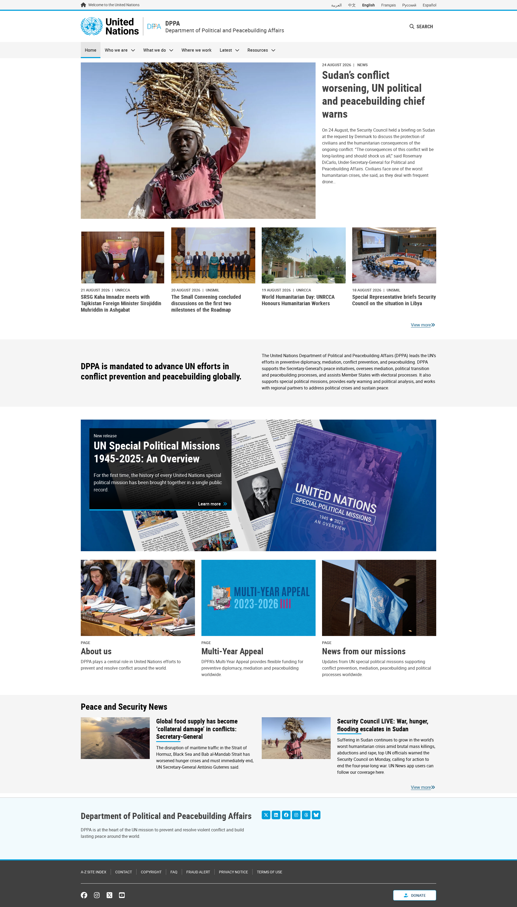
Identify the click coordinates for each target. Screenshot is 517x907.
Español (429, 5)
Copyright (151, 871)
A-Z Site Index (93, 871)
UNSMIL (212, 290)
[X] (266, 815)
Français (388, 5)
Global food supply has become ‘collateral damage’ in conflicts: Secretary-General (196, 728)
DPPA (172, 23)
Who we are (113, 50)
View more (421, 325)
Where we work (196, 50)
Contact (123, 871)
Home (90, 50)
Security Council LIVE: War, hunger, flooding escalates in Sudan (382, 725)
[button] (212, 503)
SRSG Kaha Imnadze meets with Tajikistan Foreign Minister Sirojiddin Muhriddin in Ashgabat (121, 303)
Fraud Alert (198, 871)
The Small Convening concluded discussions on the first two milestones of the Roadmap (206, 303)
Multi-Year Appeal (232, 651)
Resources (255, 50)
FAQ (173, 871)
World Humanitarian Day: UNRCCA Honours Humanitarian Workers (298, 300)
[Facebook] (286, 815)
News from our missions (364, 651)
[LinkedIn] (276, 815)
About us (96, 651)
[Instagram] (296, 815)
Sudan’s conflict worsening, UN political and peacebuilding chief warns (373, 94)
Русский (409, 5)
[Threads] (306, 815)
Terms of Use (269, 871)
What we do (152, 50)
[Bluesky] (316, 815)
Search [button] (424, 26)
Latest (224, 50)
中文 (352, 5)
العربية (336, 5)
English (368, 5)
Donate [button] (418, 895)
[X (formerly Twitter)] (109, 895)
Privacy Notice (233, 871)
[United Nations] (110, 26)
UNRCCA (122, 290)
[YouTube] (121, 895)
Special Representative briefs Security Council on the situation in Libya (394, 300)
